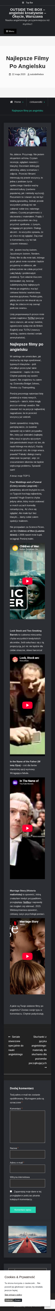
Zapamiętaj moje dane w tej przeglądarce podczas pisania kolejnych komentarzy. (25, 1195)
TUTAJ (31, 318)
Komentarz (16, 1108)
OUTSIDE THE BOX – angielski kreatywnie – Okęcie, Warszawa (27, 13)
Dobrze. (9, 1300)
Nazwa (14, 1148)
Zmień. (18, 1300)
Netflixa (27, 902)
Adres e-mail (17, 1162)
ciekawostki (36, 102)
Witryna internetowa (20, 1177)
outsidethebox (37, 74)
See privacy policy (13, 1294)
